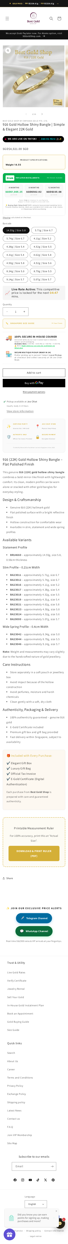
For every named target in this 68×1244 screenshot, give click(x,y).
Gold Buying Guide (18, 1021)
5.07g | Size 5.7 (42, 279)
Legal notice (36, 1236)
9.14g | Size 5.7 (15, 279)
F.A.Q (10, 1126)
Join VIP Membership (19, 1135)
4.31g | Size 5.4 (15, 254)
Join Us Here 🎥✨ (51, 139)
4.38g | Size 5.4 (15, 246)
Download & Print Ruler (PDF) (34, 853)
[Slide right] (42, 114)
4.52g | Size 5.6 (43, 263)
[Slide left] (26, 114)
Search (11, 1052)
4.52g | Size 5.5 (43, 246)
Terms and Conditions (20, 1077)
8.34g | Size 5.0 (15, 271)
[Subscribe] (52, 1166)
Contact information (54, 1230)
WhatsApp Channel (34, 931)
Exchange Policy (16, 1094)
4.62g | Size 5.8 (42, 254)
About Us (12, 1061)
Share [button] (9, 878)
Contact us (13, 1118)
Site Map (12, 1143)
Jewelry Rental (16, 988)
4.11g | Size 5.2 (42, 238)
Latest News (14, 1110)
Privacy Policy (15, 1085)
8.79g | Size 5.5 (43, 271)
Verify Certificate (16, 980)
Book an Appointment (20, 1013)
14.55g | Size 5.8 (16, 230)
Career (11, 1069)
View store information (20, 411)
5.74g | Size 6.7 (15, 238)
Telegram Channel (34, 918)
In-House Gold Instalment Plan (25, 1005)
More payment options (34, 391)
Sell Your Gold (15, 997)
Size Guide (13, 1030)
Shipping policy (16, 1102)
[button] (7, 19)
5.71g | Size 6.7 (44, 230)
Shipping (6, 217)
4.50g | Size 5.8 (15, 263)
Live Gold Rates (16, 972)
